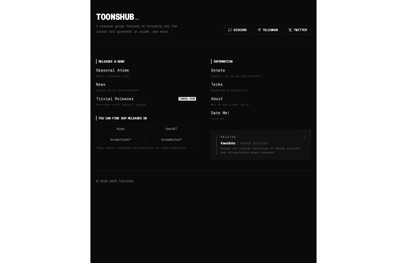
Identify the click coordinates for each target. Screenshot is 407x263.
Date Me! (220, 112)
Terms (217, 84)
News (101, 84)
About (217, 98)
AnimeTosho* (120, 140)
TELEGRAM (270, 30)
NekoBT (171, 129)
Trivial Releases (115, 98)
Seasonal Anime (112, 70)
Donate (218, 70)
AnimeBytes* (171, 140)
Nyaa (120, 129)
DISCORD (240, 30)
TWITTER (300, 30)
